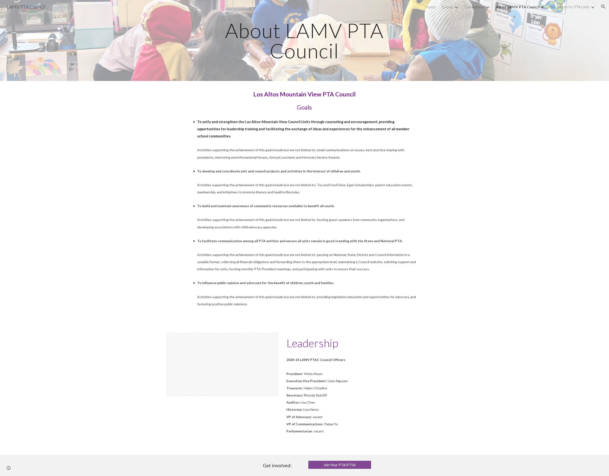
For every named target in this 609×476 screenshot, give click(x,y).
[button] (603, 6)
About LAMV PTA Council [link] (517, 7)
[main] (304, 40)
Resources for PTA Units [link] (570, 7)
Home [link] (430, 7)
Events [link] (447, 7)
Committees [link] (474, 7)
